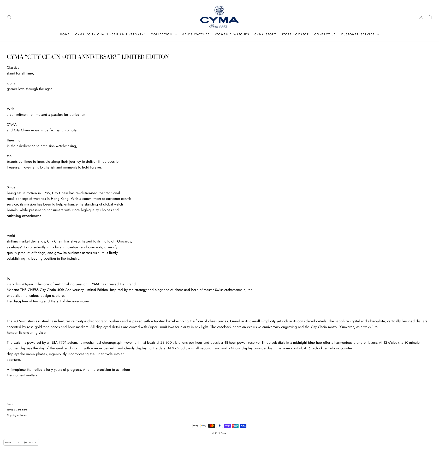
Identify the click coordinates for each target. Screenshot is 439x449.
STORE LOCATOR (295, 34)
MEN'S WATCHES (196, 34)
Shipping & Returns (17, 415)
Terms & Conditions (17, 409)
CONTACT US (325, 34)
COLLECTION (162, 34)
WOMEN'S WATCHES (232, 34)
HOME (65, 34)
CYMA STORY (265, 34)
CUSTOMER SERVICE (358, 34)
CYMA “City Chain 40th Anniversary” (110, 34)
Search (10, 404)
